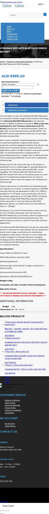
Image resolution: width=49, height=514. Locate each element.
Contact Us (12, 36)
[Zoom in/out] (1, 510)
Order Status (10, 403)
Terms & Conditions (13, 410)
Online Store (12, 39)
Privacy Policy (10, 408)
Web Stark (4, 501)
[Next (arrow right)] (3, 513)
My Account (10, 423)
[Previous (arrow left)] (1, 513)
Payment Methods (12, 405)
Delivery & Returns (12, 400)
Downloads (12, 34)
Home (9, 26)
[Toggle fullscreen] (3, 510)
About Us (11, 29)
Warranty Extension (10, 82)
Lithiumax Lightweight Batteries (20, 62)
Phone (3, 476)
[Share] (6, 510)
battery (18, 96)
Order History (10, 426)
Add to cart (10, 90)
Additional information (17, 110)
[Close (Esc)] (8, 510)
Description (13, 105)
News (9, 31)
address (4, 442)
